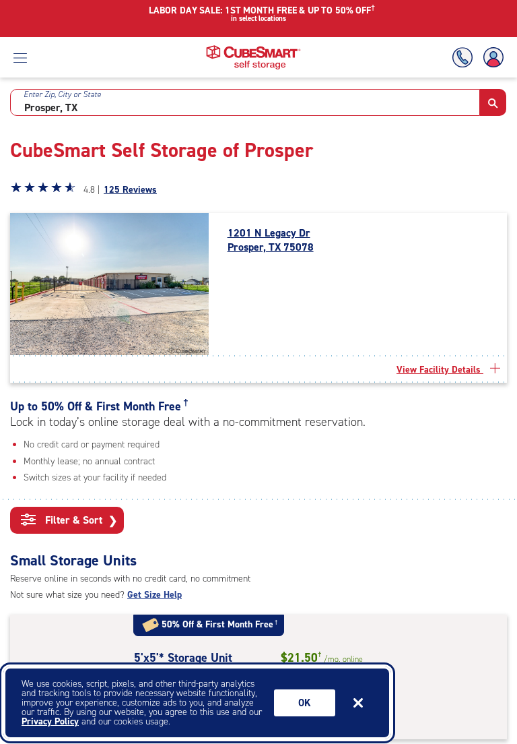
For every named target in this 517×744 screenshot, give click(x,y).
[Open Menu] (20, 57)
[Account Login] (491, 57)
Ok (304, 703)
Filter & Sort (79, 520)
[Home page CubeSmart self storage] (253, 48)
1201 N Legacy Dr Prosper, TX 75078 (271, 240)
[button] (493, 102)
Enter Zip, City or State (62, 94)
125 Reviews (130, 189)
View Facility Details (440, 369)
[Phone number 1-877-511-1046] (465, 57)
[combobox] (245, 102)
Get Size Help (154, 594)
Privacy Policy (50, 721)
